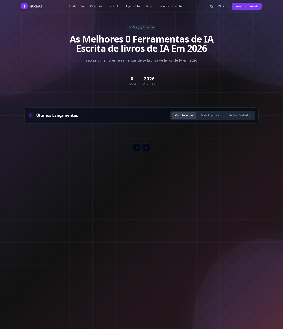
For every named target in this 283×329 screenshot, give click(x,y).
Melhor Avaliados (240, 115)
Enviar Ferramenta (170, 6)
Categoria (96, 6)
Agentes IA (133, 6)
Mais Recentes (184, 115)
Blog (149, 6)
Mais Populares (211, 115)
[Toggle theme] (211, 6)
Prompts (114, 6)
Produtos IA (76, 6)
